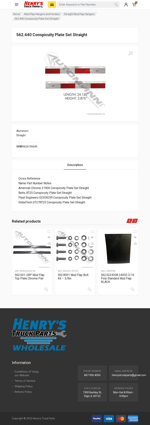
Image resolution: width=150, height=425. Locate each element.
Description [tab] (75, 165)
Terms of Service (25, 380)
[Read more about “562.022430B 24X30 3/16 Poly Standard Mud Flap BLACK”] (132, 289)
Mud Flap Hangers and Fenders (42, 14)
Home (16, 14)
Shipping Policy (24, 386)
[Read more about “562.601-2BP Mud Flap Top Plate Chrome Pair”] (46, 289)
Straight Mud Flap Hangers (79, 14)
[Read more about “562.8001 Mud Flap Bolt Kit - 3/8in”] (89, 289)
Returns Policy (23, 391)
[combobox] (88, 4)
